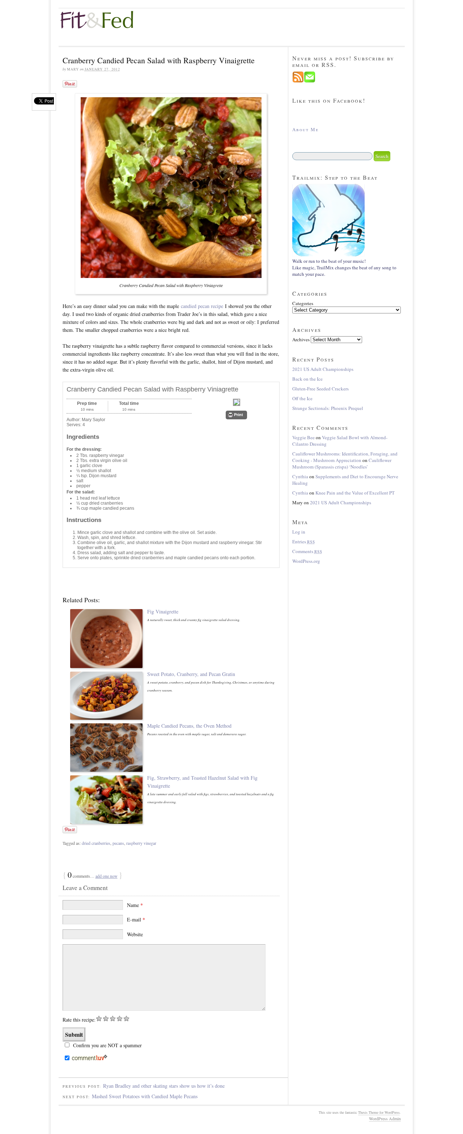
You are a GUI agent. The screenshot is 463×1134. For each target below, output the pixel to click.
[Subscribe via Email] (309, 81)
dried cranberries (96, 843)
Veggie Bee (303, 437)
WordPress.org (306, 561)
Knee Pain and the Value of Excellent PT (355, 492)
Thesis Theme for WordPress (379, 1112)
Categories (302, 303)
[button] (236, 415)
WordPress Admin (385, 1118)
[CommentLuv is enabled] (89, 1058)
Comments (307, 551)
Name (135, 905)
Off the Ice (302, 398)
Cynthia (300, 476)
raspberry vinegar (141, 843)
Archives (301, 339)
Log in (298, 532)
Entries (303, 541)
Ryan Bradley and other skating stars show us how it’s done (164, 1085)
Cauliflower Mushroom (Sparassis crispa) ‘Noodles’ (341, 463)
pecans (118, 843)
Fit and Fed (102, 20)
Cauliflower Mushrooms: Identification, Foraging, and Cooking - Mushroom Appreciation (345, 456)
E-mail (136, 919)
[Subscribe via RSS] (298, 81)
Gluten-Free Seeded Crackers (320, 388)
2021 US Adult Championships (322, 369)
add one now (106, 876)
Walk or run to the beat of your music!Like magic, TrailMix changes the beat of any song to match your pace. (344, 267)
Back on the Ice (307, 379)
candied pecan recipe (202, 306)
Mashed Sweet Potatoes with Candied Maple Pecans (144, 1096)
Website (135, 934)
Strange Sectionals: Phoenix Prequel (327, 408)
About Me (305, 129)
